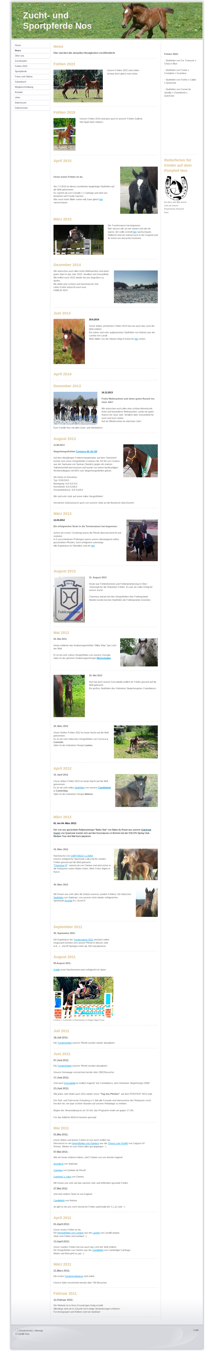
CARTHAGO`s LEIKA (82, 856)
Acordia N (59, 1163)
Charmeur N (60, 865)
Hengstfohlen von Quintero (85, 1143)
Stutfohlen (80, 787)
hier (101, 199)
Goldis (57, 969)
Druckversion (26, 1330)
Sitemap (39, 1330)
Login (196, 1330)
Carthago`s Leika (62, 1176)
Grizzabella (69, 1083)
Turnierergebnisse (74, 1276)
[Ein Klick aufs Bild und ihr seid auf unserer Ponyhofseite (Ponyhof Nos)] (176, 188)
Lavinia (96, 1233)
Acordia (68, 900)
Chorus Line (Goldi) (118, 1143)
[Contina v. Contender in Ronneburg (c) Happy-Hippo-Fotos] (83, 997)
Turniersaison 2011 (83, 939)
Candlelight (104, 787)
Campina (58, 1170)
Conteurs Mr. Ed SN (86, 451)
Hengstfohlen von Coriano (70, 1233)
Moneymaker (104, 658)
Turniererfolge (64, 1043)
